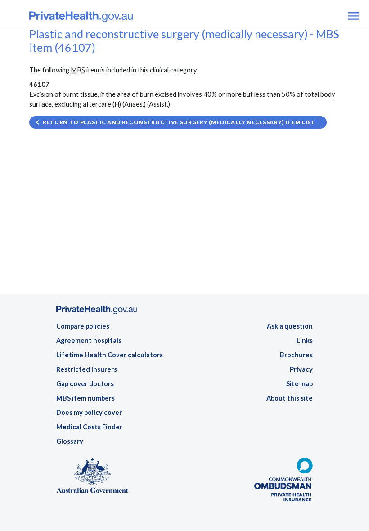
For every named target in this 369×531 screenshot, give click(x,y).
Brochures (296, 355)
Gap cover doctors (85, 383)
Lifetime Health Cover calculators (109, 355)
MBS (78, 70)
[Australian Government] (92, 478)
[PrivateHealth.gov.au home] (96, 312)
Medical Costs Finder (89, 427)
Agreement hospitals (89, 340)
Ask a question (290, 326)
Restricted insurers (86, 369)
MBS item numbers (85, 398)
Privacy (301, 369)
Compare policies (82, 326)
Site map (299, 383)
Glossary (69, 441)
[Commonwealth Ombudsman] (283, 482)
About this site (289, 398)
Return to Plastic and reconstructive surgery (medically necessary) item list (179, 122)
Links (305, 340)
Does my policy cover (89, 412)
